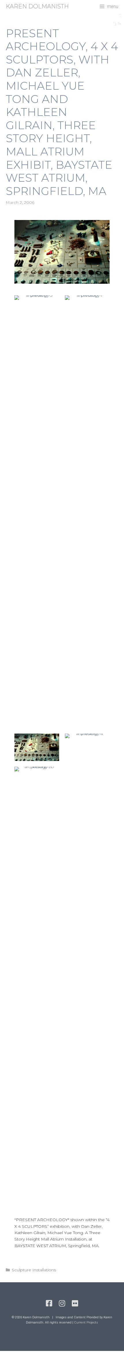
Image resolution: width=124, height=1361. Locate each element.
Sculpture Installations (34, 1269)
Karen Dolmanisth (37, 6)
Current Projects (86, 1322)
